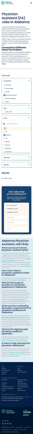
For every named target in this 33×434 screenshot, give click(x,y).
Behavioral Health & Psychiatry (22, 380)
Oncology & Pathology (23, 386)
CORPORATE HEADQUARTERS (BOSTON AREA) (12, 397)
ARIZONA (27, 397)
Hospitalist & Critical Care (8, 386)
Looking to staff (12, 212)
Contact (3, 373)
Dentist (7, 92)
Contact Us (15, 429)
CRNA (7, 102)
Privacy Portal (23, 429)
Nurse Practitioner (10, 98)
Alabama (8, 135)
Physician (8, 85)
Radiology (20, 388)
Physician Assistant (11, 95)
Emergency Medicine (23, 384)
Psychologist (9, 88)
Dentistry (4, 384)
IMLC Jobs (9, 112)
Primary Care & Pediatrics (8, 388)
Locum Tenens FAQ (22, 372)
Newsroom (4, 372)
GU (6, 138)
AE (6, 131)
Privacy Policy (19, 427)
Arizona (7, 145)
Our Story (4, 368)
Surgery (4, 390)
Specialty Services (22, 383)
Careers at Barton (6, 370)
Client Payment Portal (7, 429)
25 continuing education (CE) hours (13, 317)
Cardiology (4, 383)
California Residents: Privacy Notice (10, 431)
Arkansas (8, 148)
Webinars (20, 370)
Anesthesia (4, 379)
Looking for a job (12, 209)
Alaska (7, 141)
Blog (19, 368)
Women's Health (21, 390)
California (8, 151)
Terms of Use (27, 427)
